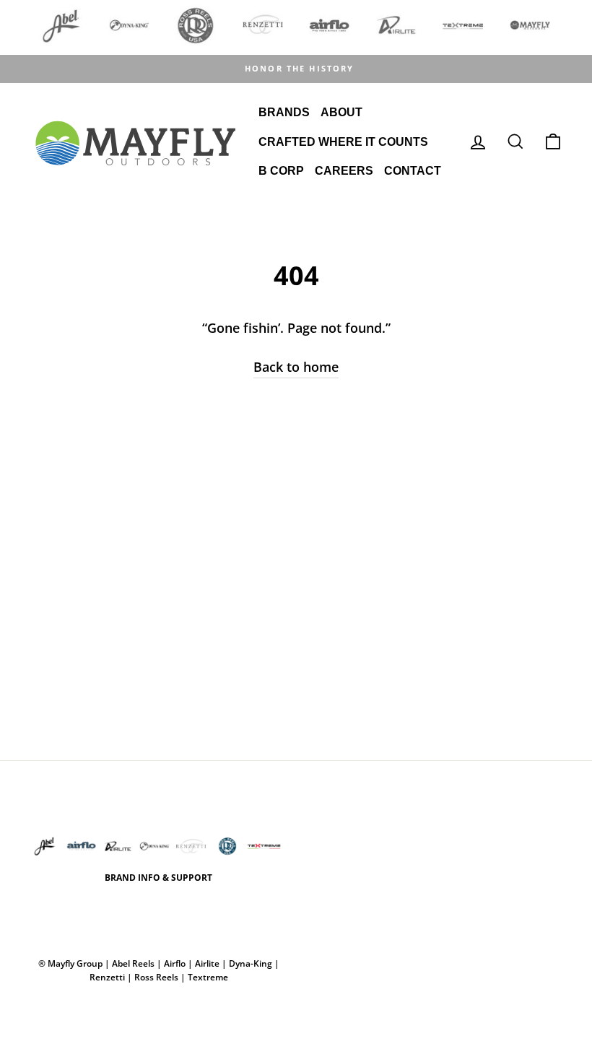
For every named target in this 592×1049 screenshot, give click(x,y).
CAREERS (344, 171)
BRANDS (284, 112)
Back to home (296, 366)
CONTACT (412, 171)
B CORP (281, 171)
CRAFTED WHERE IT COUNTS (343, 142)
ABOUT (341, 112)
